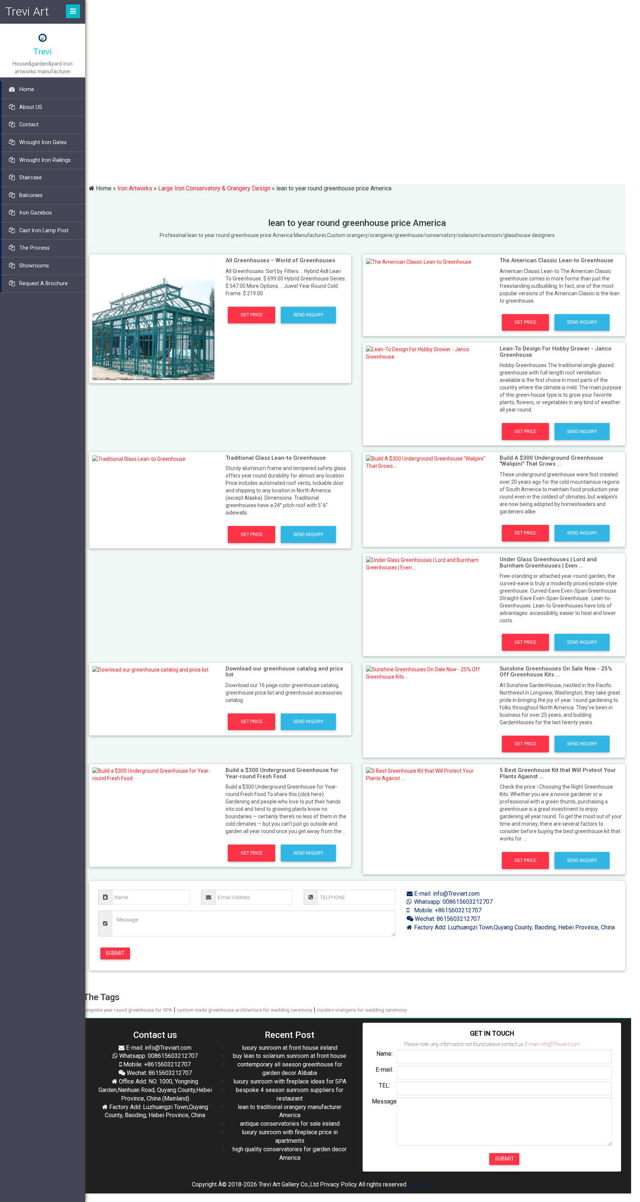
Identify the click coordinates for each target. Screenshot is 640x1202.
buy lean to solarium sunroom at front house (289, 1055)
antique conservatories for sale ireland (290, 1123)
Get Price (252, 314)
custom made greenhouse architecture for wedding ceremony (244, 1010)
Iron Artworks (134, 188)
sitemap (418, 1184)
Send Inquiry (308, 314)
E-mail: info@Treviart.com (446, 893)
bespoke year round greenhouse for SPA (127, 1010)
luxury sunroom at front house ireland (289, 1047)
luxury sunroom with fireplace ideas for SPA (289, 1081)
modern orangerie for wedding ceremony (362, 1010)
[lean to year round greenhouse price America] (153, 318)
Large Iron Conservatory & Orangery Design (214, 188)
